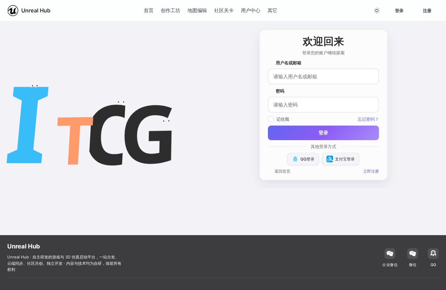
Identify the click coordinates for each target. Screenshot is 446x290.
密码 (280, 90)
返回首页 (282, 171)
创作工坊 (170, 10)
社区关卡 (224, 10)
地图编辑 (197, 10)
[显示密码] (374, 104)
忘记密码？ (368, 119)
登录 (399, 10)
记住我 (282, 119)
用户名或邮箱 (288, 62)
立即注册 (371, 171)
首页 (149, 10)
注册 (427, 10)
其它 (272, 10)
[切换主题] (377, 11)
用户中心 (250, 10)
